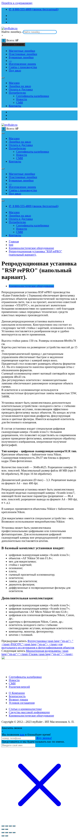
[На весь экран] (10, 826)
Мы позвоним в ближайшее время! (26, 734)
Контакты (15, 105)
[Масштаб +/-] (13, 826)
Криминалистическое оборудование (31, 286)
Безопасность (17, 696)
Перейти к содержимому (17, 3)
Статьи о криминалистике (25, 709)
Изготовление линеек (22, 63)
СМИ (19, 102)
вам (22, 734)
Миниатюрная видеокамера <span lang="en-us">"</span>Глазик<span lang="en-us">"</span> (37, 652)
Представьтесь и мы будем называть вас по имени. (33, 741)
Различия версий (19, 686)
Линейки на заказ (20, 86)
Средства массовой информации (29, 712)
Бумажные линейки (21, 57)
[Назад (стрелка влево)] (2, 829)
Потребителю (17, 92)
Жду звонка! (44, 738)
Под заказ (15, 70)
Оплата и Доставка (21, 89)
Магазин (14, 82)
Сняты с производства (23, 67)
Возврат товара (18, 699)
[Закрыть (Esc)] (2, 826)
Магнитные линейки (22, 50)
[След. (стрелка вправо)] (6, 829)
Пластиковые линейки (23, 54)
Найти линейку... (12, 31)
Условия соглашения (22, 702)
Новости (21, 99)
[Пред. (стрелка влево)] (2, 835)
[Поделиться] (6, 826)
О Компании (17, 693)
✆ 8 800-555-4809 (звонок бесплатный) (33, 9)
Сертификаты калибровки (32, 96)
